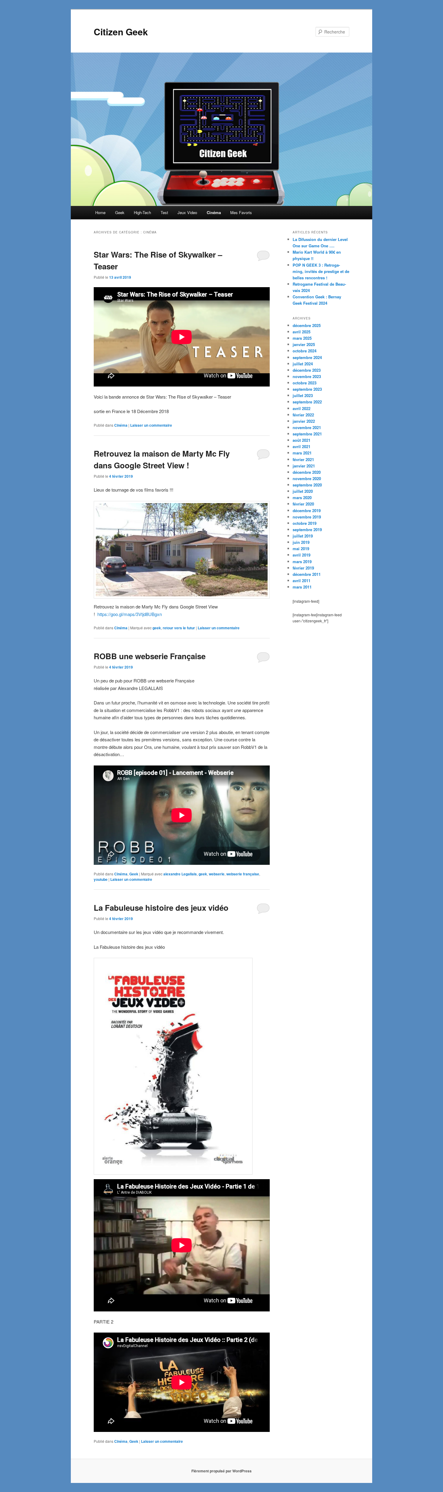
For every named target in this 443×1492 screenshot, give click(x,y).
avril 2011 (301, 580)
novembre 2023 (307, 376)
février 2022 (303, 415)
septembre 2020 (307, 485)
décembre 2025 (307, 325)
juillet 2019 (303, 536)
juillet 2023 (303, 395)
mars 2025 (302, 338)
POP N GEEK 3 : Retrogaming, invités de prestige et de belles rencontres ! (321, 271)
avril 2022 (301, 408)
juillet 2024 (303, 364)
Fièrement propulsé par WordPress (221, 1471)
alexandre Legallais (180, 874)
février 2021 (303, 459)
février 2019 (303, 568)
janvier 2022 (304, 421)
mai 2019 (301, 548)
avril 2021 (301, 446)
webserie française (242, 874)
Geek (119, 212)
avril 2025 (301, 332)
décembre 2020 (307, 472)
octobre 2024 (304, 351)
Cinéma (214, 212)
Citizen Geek (121, 31)
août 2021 (301, 440)
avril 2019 (301, 555)
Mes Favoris (241, 212)
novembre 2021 (307, 427)
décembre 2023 (307, 370)
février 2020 (303, 504)
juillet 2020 (303, 491)
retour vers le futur (179, 627)
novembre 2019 (307, 517)
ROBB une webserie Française (150, 656)
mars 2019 (302, 561)
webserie (217, 874)
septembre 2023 (307, 389)
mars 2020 (302, 497)
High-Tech (142, 212)
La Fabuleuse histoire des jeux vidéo (161, 907)
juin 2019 (301, 542)
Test (164, 212)
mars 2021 (302, 453)
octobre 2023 (304, 383)
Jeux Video (187, 212)
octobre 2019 (304, 523)
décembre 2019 (307, 510)
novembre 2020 (307, 478)
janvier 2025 (304, 344)
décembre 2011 (307, 574)
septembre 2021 (307, 434)
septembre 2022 (307, 402)
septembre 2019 (307, 529)
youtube (101, 879)
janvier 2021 (304, 466)
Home (100, 212)
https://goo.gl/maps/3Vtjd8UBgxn (129, 614)
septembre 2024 (307, 357)
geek (156, 627)
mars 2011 (302, 587)
